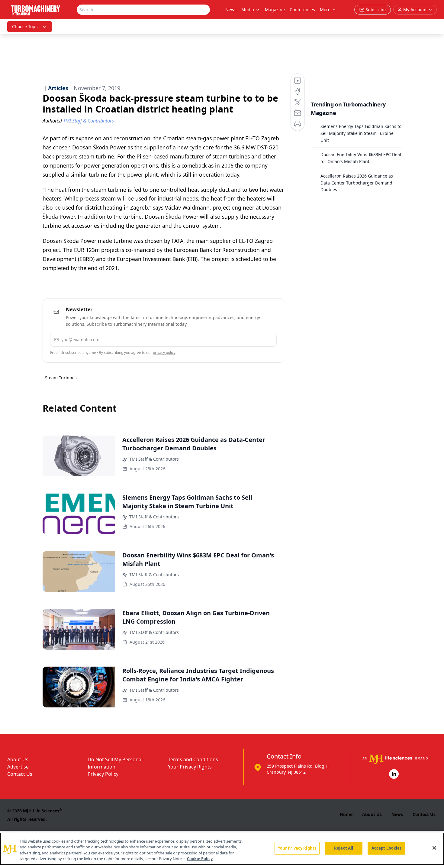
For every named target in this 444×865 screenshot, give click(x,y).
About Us (17, 759)
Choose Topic (25, 26)
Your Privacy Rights (190, 766)
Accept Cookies (387, 848)
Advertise (18, 766)
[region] (222, 848)
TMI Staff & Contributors (154, 459)
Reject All (343, 848)
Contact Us (19, 774)
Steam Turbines (61, 377)
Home (346, 814)
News (230, 9)
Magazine (275, 9)
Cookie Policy (200, 858)
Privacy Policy (103, 774)
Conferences (302, 9)
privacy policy (164, 352)
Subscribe (253, 339)
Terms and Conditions (193, 759)
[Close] (434, 847)
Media (247, 9)
